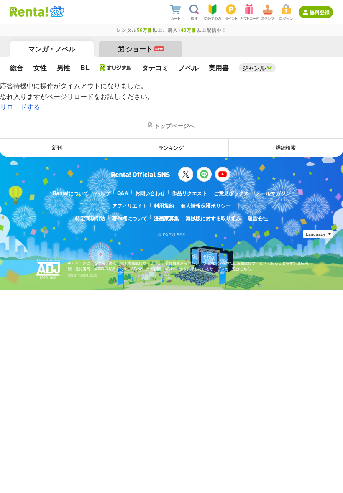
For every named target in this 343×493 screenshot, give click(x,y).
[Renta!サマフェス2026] (56, 11)
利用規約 (164, 205)
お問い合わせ (150, 193)
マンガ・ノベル (51, 48)
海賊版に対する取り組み (213, 218)
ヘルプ (102, 193)
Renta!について (71, 193)
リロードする (20, 107)
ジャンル (254, 68)
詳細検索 (286, 147)
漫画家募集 (166, 218)
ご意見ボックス (231, 193)
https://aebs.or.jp (82, 275)
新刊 (57, 147)
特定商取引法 (90, 218)
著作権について (129, 218)
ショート (144, 48)
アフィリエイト (129, 205)
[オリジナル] (116, 67)
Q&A (122, 193)
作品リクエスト (189, 193)
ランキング (171, 147)
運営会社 (258, 218)
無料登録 (320, 12)
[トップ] (29, 12)
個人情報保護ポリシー (206, 205)
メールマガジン (273, 193)
